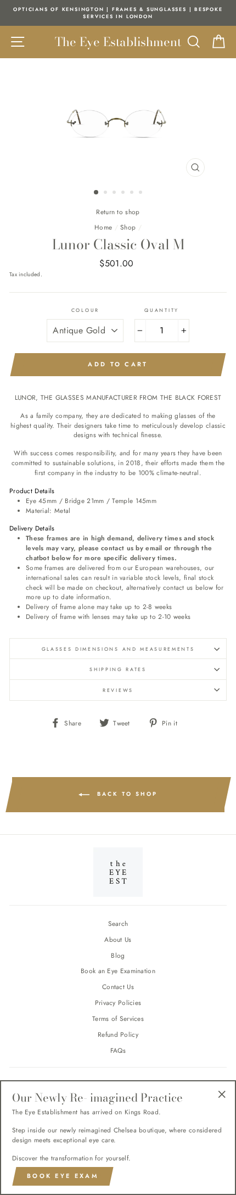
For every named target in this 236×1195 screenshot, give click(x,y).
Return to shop (117, 211)
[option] (118, 12)
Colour (85, 310)
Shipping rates (118, 669)
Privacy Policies (118, 1002)
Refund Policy (118, 1034)
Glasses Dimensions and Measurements (118, 648)
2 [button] (106, 193)
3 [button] (115, 193)
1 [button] (96, 193)
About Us (117, 939)
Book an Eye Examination (118, 970)
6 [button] (141, 193)
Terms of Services (118, 1018)
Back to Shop (126, 794)
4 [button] (124, 193)
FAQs (118, 1050)
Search (118, 923)
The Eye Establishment (118, 42)
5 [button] (133, 193)
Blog (118, 955)
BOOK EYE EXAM (63, 1175)
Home (103, 227)
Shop (128, 227)
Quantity (161, 310)
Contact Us (118, 986)
